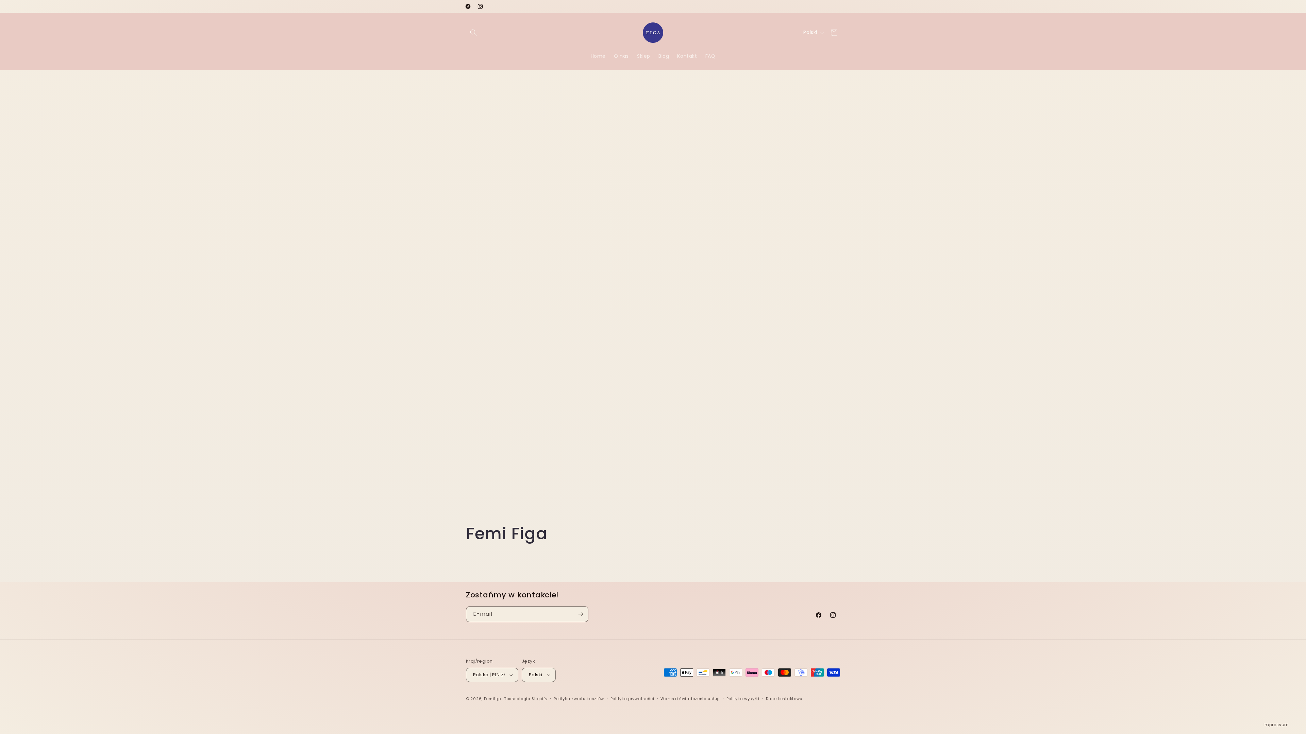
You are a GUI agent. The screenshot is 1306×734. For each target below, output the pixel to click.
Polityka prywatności (632, 698)
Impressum (1276, 725)
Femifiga (493, 698)
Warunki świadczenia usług (690, 698)
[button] (473, 32)
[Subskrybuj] (580, 614)
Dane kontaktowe (784, 698)
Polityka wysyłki (742, 698)
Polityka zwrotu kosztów (579, 698)
